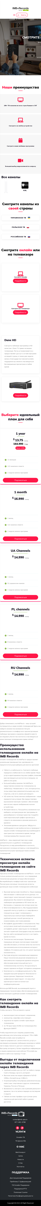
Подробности (20, 281)
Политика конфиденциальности (20, 1196)
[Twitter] (22, 1128)
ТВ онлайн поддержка (20, 1185)
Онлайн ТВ (20, 1137)
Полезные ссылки (20, 1192)
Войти (23, 15)
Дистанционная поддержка (20, 1178)
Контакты (20, 1166)
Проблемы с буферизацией (20, 1181)
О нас (20, 1163)
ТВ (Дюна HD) (20, 1141)
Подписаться (20, 480)
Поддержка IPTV (20, 1189)
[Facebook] (17, 1128)
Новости (20, 1159)
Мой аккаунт (20, 1152)
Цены (20, 1156)
